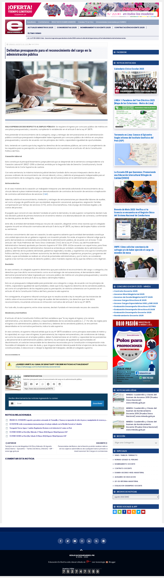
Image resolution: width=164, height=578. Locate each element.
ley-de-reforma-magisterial (126, 481)
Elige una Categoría (124, 442)
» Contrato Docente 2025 (125, 291)
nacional (35, 44)
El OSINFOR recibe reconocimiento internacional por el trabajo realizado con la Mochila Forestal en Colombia (46, 424)
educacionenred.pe (12, 355)
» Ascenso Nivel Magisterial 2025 (128, 294)
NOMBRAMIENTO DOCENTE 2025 (95, 27)
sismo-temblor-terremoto (126, 455)
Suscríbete (31, 22)
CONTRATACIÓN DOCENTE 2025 (129, 27)
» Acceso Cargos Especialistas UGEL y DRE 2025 (135, 303)
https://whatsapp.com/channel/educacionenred (38, 367)
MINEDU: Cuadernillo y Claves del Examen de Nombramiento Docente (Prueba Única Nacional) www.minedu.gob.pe (142, 425)
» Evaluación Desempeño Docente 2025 (132, 312)
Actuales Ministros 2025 (40, 27)
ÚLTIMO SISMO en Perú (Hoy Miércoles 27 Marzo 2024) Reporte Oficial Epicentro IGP (38, 432)
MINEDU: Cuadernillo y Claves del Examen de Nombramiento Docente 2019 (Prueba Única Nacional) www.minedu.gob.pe (141, 412)
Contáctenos (43, 22)
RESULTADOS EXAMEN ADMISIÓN (63, 22)
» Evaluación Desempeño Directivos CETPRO (134, 306)
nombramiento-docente (125, 464)
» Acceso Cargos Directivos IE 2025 (129, 300)
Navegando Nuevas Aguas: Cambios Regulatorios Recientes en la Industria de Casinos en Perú (41, 428)
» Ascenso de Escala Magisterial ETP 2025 (133, 297)
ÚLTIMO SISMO (34, 33)
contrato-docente (123, 468)
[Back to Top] (81, 550)
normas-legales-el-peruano (126, 460)
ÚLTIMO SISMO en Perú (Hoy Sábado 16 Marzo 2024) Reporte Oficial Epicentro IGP (38, 436)
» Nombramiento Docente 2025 (128, 315)
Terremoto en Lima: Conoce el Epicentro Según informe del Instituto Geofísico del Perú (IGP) (133, 137)
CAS (45, 194)
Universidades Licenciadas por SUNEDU (111, 22)
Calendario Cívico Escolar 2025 (129, 68)
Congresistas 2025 (67, 27)
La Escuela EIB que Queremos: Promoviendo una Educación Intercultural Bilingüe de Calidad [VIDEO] (135, 175)
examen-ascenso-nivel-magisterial (129, 472)
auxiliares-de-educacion (125, 477)
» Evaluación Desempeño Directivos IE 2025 (134, 309)
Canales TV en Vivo (85, 22)
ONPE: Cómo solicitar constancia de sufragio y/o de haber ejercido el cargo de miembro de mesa (134, 250)
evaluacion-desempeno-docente (128, 486)
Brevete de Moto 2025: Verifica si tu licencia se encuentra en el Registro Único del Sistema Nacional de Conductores (134, 212)
